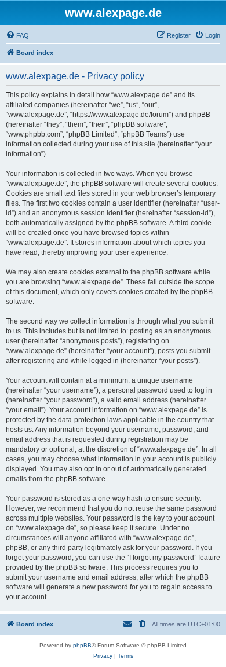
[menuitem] (17, 35)
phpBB (82, 645)
